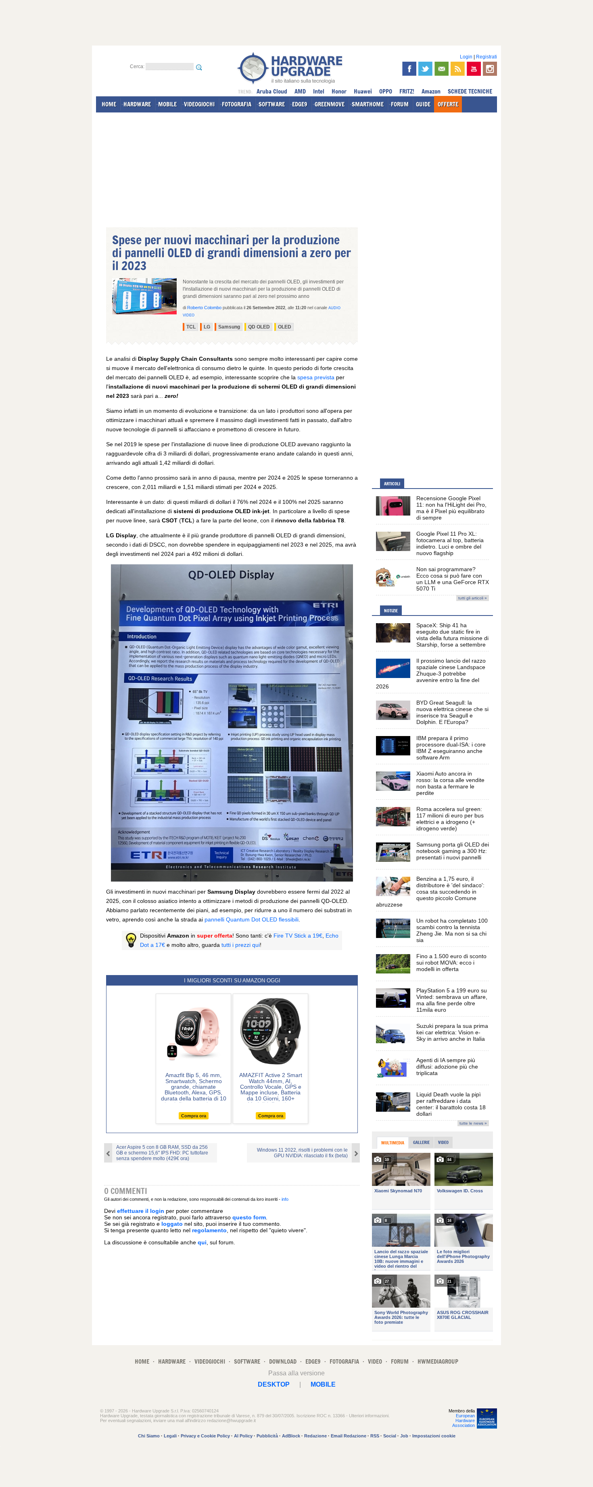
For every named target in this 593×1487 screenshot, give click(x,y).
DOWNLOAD (282, 1361)
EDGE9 (299, 104)
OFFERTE (448, 104)
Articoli (392, 483)
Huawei (363, 91)
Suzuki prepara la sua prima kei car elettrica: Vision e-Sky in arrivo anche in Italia (452, 1032)
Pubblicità (267, 1435)
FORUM (400, 104)
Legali (170, 1435)
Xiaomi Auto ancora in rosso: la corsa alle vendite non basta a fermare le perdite (450, 783)
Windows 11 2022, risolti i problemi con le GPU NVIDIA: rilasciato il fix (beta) (302, 1152)
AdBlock (291, 1435)
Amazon (431, 91)
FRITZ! (406, 91)
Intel (318, 91)
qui (202, 1242)
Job (404, 1435)
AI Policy (243, 1435)
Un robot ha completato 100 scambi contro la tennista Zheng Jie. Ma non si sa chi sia (452, 930)
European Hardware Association (463, 1420)
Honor (339, 91)
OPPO (385, 91)
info (285, 1199)
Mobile (323, 1384)
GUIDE (423, 104)
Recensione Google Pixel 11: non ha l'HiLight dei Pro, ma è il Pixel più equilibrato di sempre (451, 508)
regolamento (209, 1230)
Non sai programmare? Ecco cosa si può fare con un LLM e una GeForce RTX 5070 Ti (452, 579)
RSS (374, 1435)
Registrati (486, 57)
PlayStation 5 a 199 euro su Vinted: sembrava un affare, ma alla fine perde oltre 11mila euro (451, 1000)
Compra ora (193, 1115)
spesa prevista (315, 377)
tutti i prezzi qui (240, 945)
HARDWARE (137, 104)
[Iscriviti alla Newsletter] (441, 69)
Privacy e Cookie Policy (205, 1435)
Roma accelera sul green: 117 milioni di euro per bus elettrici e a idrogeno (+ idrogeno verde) (450, 819)
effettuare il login (140, 1211)
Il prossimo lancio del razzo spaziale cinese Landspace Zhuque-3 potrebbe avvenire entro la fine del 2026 (431, 673)
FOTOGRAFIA (236, 104)
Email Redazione (348, 1435)
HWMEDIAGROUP (438, 1361)
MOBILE (167, 104)
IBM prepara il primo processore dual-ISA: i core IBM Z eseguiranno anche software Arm (451, 748)
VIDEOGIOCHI (199, 104)
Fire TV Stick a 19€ (298, 935)
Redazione (315, 1435)
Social (389, 1435)
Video (443, 1142)
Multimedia (392, 1143)
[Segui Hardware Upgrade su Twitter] (425, 69)
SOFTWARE (272, 104)
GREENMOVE (330, 104)
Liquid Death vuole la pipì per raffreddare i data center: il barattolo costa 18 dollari (451, 1104)
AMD (300, 91)
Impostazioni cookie (433, 1435)
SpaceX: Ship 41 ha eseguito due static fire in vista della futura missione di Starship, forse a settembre (452, 635)
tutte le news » (473, 1123)
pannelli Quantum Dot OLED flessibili (252, 919)
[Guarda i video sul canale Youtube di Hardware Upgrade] (474, 69)
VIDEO (375, 1361)
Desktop (274, 1384)
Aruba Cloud (272, 91)
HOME (109, 104)
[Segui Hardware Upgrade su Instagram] (490, 69)
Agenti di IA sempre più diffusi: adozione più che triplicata (447, 1066)
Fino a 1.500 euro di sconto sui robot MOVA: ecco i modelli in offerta (451, 962)
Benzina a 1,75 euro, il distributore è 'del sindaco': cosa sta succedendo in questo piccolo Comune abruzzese (430, 892)
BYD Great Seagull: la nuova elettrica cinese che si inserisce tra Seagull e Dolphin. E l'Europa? (452, 712)
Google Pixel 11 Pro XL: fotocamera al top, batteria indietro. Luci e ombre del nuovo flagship (450, 543)
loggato (172, 1224)
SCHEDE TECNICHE (470, 91)
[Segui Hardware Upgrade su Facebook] (409, 69)
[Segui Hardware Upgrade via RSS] (458, 69)
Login (466, 57)
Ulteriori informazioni (368, 1415)
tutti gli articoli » (472, 598)
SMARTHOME (368, 104)
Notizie (391, 610)
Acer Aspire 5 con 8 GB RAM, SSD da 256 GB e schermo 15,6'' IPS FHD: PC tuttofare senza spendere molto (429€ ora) (162, 1152)
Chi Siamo (149, 1435)
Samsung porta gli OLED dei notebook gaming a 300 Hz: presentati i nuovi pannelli (452, 851)
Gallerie (421, 1142)
